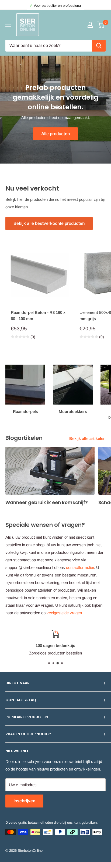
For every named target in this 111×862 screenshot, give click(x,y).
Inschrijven (24, 801)
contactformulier (80, 567)
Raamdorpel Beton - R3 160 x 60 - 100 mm (38, 315)
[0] (101, 25)
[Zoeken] (99, 46)
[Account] (90, 25)
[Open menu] (8, 25)
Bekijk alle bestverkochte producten (49, 223)
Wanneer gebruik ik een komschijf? (46, 502)
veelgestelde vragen (64, 612)
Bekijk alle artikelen (87, 438)
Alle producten (55, 133)
